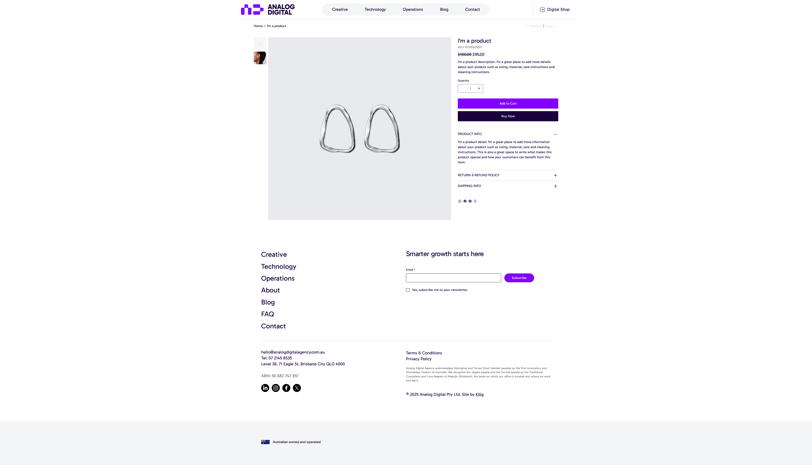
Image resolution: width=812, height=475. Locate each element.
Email (410, 270)
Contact (273, 326)
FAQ (267, 314)
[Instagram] (276, 388)
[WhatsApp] (460, 201)
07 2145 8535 (280, 357)
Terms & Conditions (424, 352)
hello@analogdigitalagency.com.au (293, 352)
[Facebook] (465, 201)
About (270, 290)
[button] (339, 9)
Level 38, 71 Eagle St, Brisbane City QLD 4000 (303, 363)
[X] (297, 388)
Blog (268, 302)
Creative (274, 254)
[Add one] (479, 88)
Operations (278, 278)
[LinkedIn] (265, 388)
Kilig (480, 394)
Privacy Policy (419, 358)
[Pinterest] (470, 201)
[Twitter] (475, 201)
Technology (278, 266)
